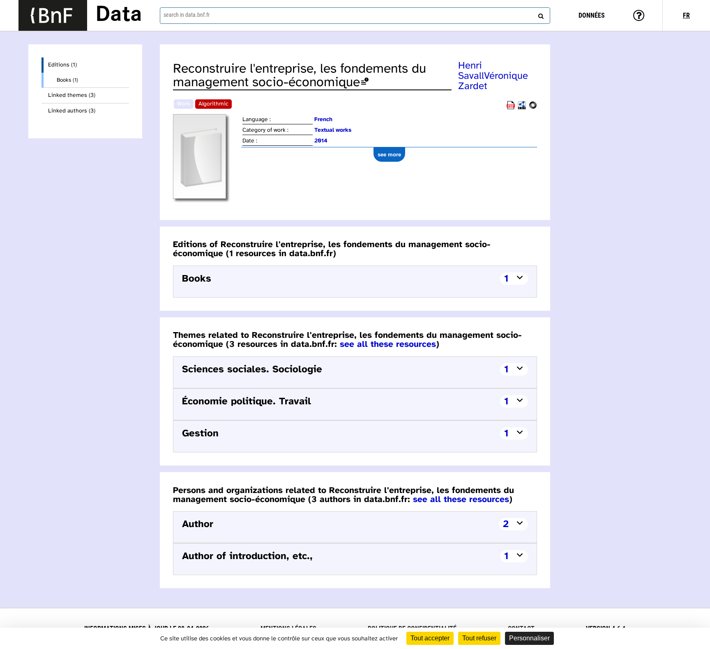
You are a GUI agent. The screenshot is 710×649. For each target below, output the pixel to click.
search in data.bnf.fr (187, 14)
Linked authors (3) (71, 111)
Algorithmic (213, 104)
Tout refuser (479, 638)
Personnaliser (529, 638)
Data (118, 15)
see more (389, 154)
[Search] (540, 14)
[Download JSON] (533, 108)
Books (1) (67, 80)
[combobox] (355, 15)
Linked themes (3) (71, 95)
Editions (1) (62, 65)
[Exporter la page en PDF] (511, 108)
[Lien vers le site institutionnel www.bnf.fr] (52, 15)
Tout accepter (430, 638)
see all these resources (388, 344)
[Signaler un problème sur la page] (365, 82)
